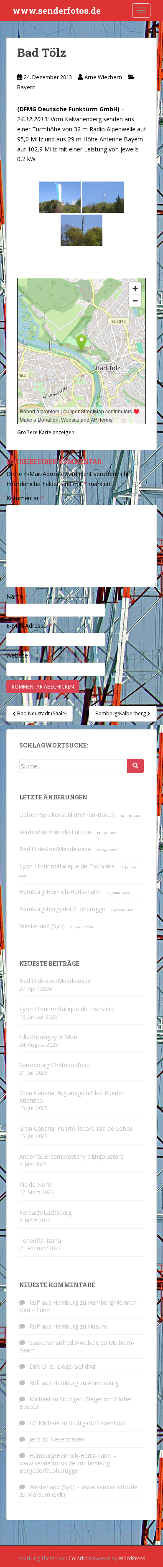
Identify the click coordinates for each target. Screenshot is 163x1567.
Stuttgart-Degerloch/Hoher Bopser (75, 1403)
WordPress (132, 1558)
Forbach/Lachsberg (45, 1212)
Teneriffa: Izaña (40, 1240)
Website (17, 655)
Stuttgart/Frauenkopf (97, 1423)
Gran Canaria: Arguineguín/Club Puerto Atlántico (71, 1096)
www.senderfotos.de (57, 10)
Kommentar (25, 498)
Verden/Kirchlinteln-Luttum (55, 832)
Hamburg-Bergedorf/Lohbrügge (62, 909)
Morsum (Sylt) (46, 1494)
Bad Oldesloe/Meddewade (55, 849)
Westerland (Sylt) (42, 926)
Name (17, 596)
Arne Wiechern (103, 77)
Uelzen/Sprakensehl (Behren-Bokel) (67, 815)
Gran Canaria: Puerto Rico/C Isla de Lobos (76, 1128)
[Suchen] (135, 766)
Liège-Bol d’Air (76, 1366)
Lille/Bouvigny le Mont (49, 1037)
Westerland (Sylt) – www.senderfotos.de (83, 1487)
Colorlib (78, 1558)
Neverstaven (67, 1439)
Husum (97, 1326)
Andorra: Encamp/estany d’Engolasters (71, 1156)
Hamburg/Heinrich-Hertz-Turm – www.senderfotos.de (68, 1459)
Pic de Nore (35, 1184)
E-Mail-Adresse (29, 626)
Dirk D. (38, 1366)
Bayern (26, 87)
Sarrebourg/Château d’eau (54, 1065)
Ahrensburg (103, 1383)
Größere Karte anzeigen (45, 432)
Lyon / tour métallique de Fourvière (67, 866)
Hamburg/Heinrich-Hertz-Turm (60, 892)
